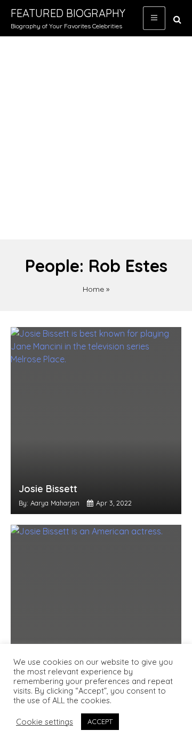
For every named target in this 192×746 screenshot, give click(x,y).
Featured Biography (68, 13)
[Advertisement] (96, 138)
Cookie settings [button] (44, 722)
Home (93, 289)
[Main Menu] (154, 18)
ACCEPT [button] (100, 721)
